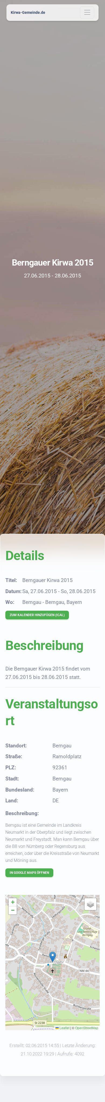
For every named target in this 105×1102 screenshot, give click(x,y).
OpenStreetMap (86, 1027)
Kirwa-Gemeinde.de (28, 12)
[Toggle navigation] (87, 12)
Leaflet (64, 1027)
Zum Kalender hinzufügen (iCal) (37, 615)
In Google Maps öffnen (29, 873)
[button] (52, 957)
